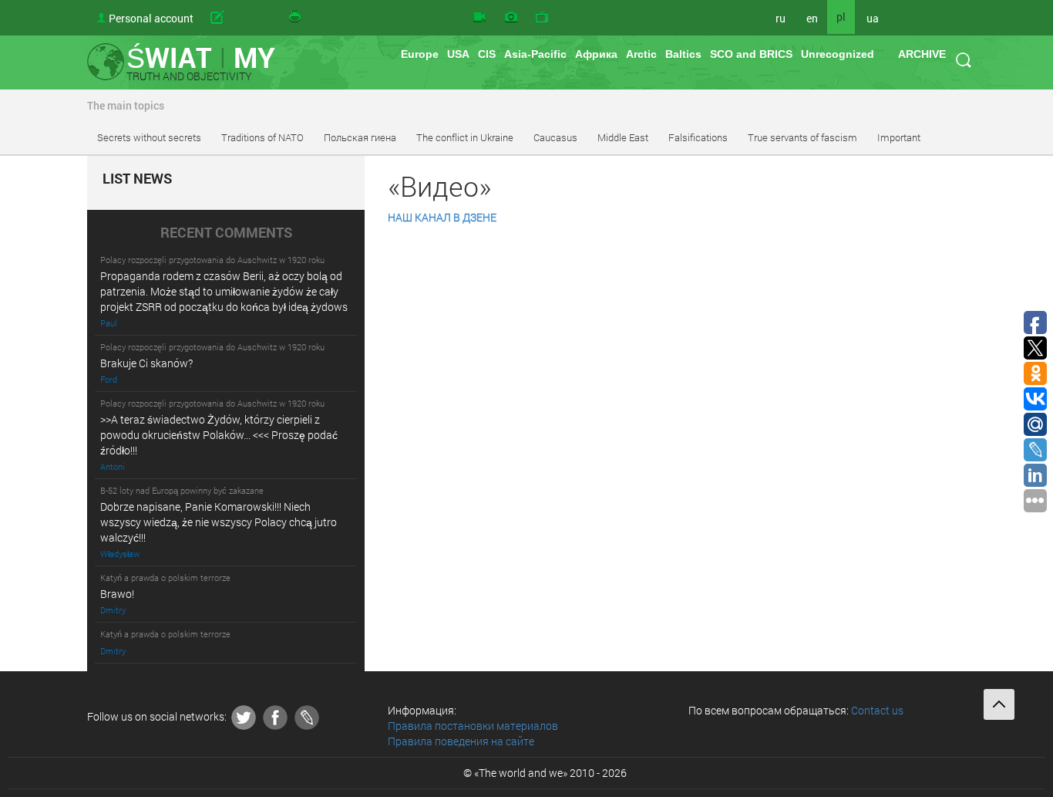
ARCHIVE (922, 54)
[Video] (479, 17)
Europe (420, 54)
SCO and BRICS (751, 54)
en (812, 18)
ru (780, 18)
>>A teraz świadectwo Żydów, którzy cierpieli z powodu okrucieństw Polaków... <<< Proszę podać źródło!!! (219, 435)
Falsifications (698, 137)
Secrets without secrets (149, 137)
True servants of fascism (802, 137)
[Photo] (511, 17)
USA (458, 54)
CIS (487, 54)
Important (898, 137)
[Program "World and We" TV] (541, 17)
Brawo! (117, 593)
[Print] (296, 17)
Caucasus (555, 137)
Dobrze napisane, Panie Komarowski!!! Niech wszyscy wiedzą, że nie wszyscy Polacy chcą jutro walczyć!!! (218, 522)
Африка (596, 54)
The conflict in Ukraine (464, 137)
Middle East (622, 137)
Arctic (641, 54)
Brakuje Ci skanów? (146, 363)
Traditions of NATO (262, 137)
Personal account (151, 18)
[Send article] (241, 17)
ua (872, 18)
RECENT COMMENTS (226, 233)
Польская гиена (360, 137)
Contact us (877, 710)
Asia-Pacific (535, 54)
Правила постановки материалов (473, 725)
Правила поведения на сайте (461, 741)
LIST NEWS (137, 179)
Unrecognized (837, 54)
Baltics (683, 54)
